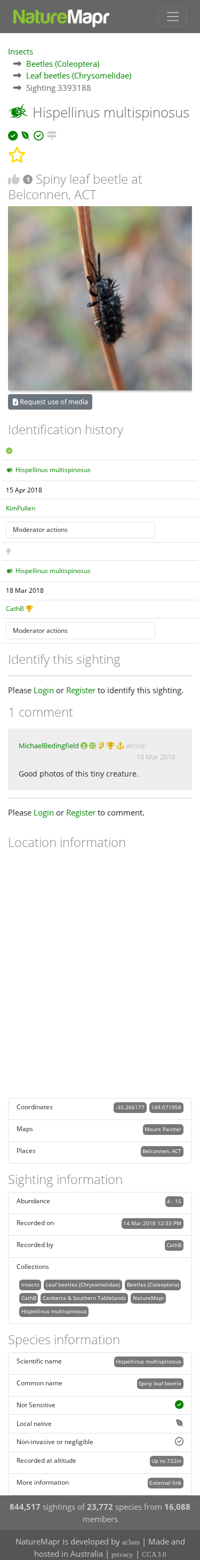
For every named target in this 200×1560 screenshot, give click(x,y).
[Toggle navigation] (172, 16)
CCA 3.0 (154, 1554)
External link (165, 1482)
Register (80, 690)
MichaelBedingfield (49, 745)
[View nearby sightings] (52, 134)
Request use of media (53, 401)
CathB (15, 608)
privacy (122, 1554)
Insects (20, 51)
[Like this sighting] (14, 179)
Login (44, 690)
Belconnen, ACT (161, 1151)
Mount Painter (163, 1129)
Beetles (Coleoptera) (62, 63)
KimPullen (20, 508)
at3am (131, 1542)
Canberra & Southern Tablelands (84, 1298)
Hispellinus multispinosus (53, 469)
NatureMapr (148, 1298)
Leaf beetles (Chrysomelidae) (78, 75)
